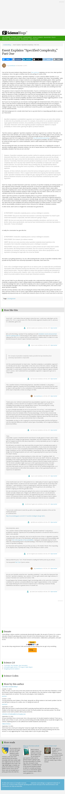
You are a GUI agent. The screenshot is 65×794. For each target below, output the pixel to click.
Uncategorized (11, 298)
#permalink (54, 328)
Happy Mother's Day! (50, 746)
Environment (27, 37)
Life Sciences (6, 37)
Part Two (17, 562)
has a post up (35, 72)
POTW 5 (4, 696)
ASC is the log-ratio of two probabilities (23, 540)
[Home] (12, 33)
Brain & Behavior (14, 39)
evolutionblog (7, 45)
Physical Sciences (16, 37)
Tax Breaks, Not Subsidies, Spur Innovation (16, 665)
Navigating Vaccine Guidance (12, 669)
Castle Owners (6, 746)
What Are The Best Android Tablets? (31, 746)
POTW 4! (4, 704)
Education (47, 37)
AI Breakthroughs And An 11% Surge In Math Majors (18, 667)
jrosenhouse (12, 65)
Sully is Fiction (6, 724)
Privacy (28, 783)
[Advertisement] (32, 14)
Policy (53, 37)
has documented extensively (41, 138)
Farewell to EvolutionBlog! (10, 686)
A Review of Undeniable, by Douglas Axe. (14, 714)
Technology (25, 39)
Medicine (5, 39)
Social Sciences (38, 37)
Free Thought (33, 39)
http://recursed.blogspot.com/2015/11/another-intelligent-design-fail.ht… (26, 516)
